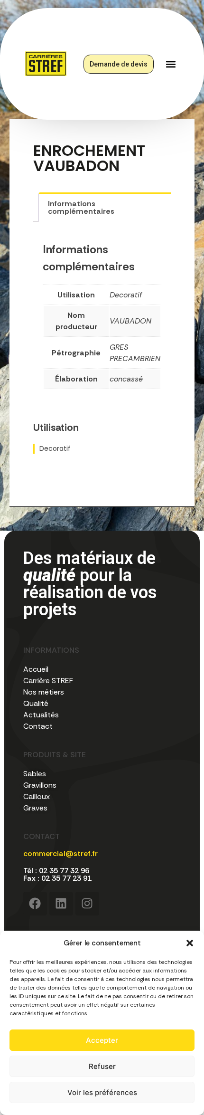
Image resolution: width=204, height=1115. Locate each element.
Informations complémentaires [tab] (81, 207)
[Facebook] (35, 903)
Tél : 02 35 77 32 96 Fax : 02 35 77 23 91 (57, 874)
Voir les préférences (102, 1092)
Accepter (102, 1040)
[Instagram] (87, 903)
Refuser (102, 1066)
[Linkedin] (61, 903)
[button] (190, 943)
